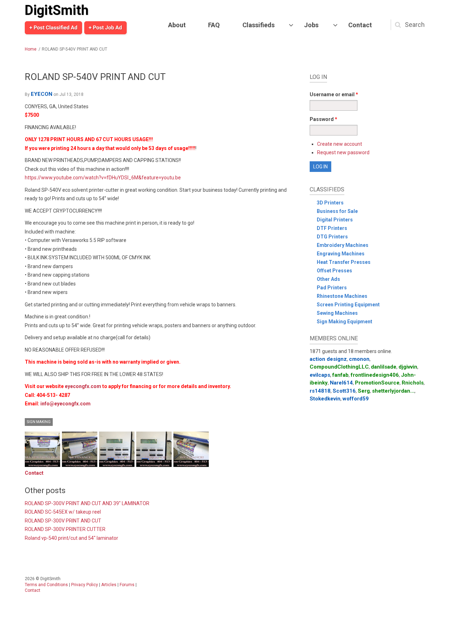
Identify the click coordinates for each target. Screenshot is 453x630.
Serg (364, 391)
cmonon (359, 359)
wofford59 (356, 398)
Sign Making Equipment (344, 321)
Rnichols (413, 383)
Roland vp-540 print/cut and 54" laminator (71, 538)
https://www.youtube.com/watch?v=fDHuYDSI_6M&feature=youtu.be (103, 177)
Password (323, 119)
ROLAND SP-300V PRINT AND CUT (63, 521)
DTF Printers (332, 228)
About (177, 25)
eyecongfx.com (83, 386)
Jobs (311, 25)
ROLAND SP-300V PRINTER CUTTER (65, 529)
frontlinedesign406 (375, 375)
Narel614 (341, 383)
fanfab (340, 375)
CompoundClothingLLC (339, 367)
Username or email (334, 94)
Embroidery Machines (342, 245)
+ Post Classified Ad (53, 27)
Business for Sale (337, 211)
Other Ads (328, 279)
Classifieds (258, 25)
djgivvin (407, 367)
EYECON (41, 94)
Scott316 (344, 391)
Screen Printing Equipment (348, 304)
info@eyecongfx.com (65, 403)
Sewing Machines (337, 313)
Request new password (343, 152)
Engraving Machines (341, 253)
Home (30, 49)
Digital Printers (335, 219)
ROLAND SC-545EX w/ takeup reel (63, 512)
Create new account (339, 144)
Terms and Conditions (46, 584)
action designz (328, 359)
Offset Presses (334, 270)
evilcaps (320, 375)
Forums (127, 584)
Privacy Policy (84, 584)
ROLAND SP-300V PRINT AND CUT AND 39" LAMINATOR (87, 503)
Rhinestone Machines (342, 296)
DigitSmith (56, 10)
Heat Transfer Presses (344, 262)
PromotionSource (377, 383)
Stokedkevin (325, 398)
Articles (108, 584)
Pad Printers (332, 287)
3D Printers (330, 203)
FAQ (214, 25)
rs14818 (320, 391)
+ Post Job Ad (105, 27)
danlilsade (383, 367)
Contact (360, 25)
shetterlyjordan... (393, 391)
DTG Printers (332, 236)
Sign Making (39, 422)
